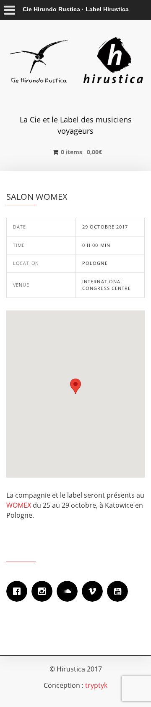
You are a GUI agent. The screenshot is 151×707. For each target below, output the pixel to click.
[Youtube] (119, 591)
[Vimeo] (94, 591)
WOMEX (18, 505)
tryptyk (96, 685)
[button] (75, 386)
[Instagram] (44, 591)
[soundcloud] (69, 591)
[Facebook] (18, 591)
